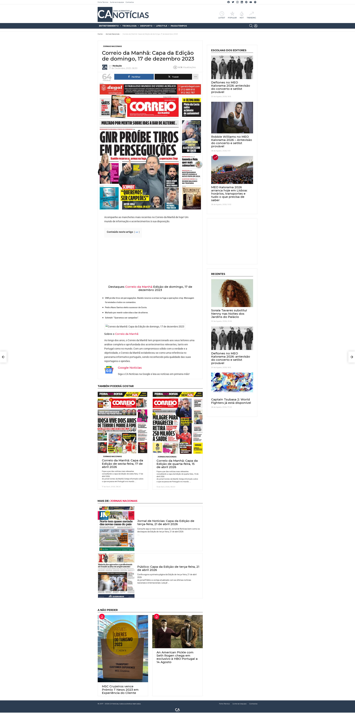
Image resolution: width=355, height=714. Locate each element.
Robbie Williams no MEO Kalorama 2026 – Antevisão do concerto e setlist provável (231, 141)
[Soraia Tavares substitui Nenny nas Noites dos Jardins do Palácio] (232, 293)
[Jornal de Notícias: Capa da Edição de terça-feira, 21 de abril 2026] (116, 528)
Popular (232, 18)
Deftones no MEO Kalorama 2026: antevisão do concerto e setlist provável (230, 87)
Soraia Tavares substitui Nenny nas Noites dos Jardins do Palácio (229, 313)
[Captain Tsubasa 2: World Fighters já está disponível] (232, 384)
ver (136, 232)
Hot (242, 18)
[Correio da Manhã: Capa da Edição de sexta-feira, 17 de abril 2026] (123, 422)
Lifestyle (161, 26)
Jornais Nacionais (112, 456)
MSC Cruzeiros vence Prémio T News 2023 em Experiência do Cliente (120, 689)
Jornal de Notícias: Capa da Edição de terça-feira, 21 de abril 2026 (165, 522)
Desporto (146, 26)
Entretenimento (109, 26)
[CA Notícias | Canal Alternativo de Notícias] (177, 710)
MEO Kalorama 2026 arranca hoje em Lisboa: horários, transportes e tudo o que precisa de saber (229, 193)
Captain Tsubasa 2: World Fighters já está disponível (231, 401)
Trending (251, 18)
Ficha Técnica (103, 2)
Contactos (129, 2)
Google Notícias (130, 367)
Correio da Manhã (138, 286)
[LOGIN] (255, 26)
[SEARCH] (251, 26)
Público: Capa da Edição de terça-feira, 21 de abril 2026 (168, 568)
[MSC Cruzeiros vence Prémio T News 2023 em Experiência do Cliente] (123, 648)
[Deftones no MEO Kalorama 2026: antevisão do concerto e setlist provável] (232, 67)
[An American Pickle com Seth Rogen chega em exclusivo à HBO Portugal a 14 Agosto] (177, 631)
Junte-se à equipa (117, 2)
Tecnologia (129, 26)
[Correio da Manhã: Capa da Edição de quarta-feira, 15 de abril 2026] (177, 422)
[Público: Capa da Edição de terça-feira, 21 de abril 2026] (116, 575)
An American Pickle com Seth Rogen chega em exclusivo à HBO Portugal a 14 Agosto (177, 657)
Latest (221, 18)
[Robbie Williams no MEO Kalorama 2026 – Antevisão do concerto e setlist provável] (232, 117)
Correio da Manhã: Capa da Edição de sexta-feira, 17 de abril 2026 (122, 463)
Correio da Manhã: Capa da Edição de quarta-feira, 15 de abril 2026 (177, 464)
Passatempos (179, 26)
